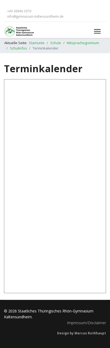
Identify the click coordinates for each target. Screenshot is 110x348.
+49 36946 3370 (19, 11)
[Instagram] (13, 5)
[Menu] (97, 31)
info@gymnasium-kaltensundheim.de (35, 16)
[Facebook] (5, 5)
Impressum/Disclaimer (86, 322)
